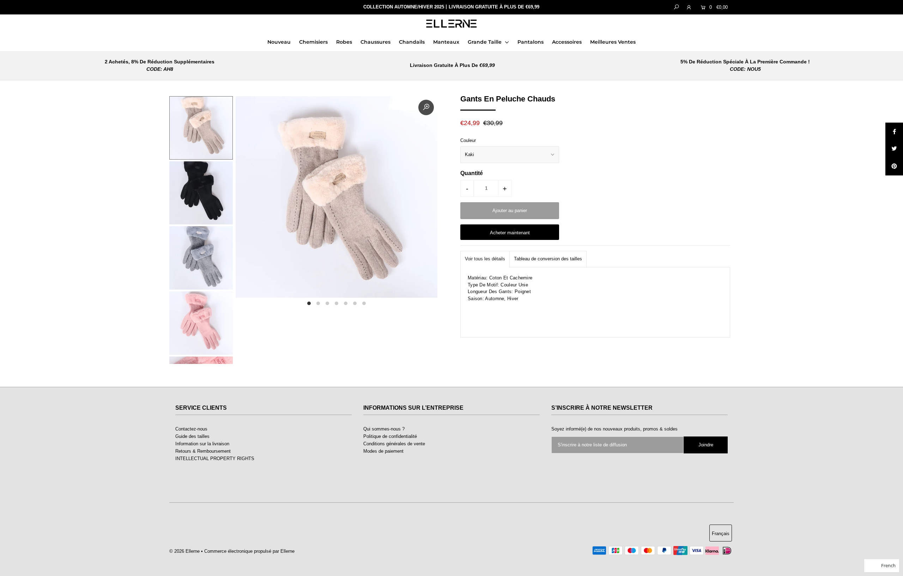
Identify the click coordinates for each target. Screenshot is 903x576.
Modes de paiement (383, 451)
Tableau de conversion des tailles (548, 258)
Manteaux (446, 42)
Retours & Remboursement (203, 451)
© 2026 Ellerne (184, 551)
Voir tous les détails (485, 258)
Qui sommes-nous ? (384, 429)
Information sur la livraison (202, 443)
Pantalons (530, 42)
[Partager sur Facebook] (894, 131)
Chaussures (375, 42)
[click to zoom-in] (426, 107)
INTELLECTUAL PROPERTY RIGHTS (214, 458)
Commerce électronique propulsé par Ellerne (249, 551)
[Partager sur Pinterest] (894, 166)
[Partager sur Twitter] (894, 149)
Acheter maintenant (510, 232)
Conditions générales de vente (394, 443)
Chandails (412, 42)
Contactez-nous (191, 429)
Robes (344, 42)
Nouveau (279, 42)
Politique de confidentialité (390, 436)
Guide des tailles (192, 436)
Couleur (468, 140)
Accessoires (567, 42)
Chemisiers (313, 42)
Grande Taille (485, 42)
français (720, 533)
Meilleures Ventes (613, 42)
